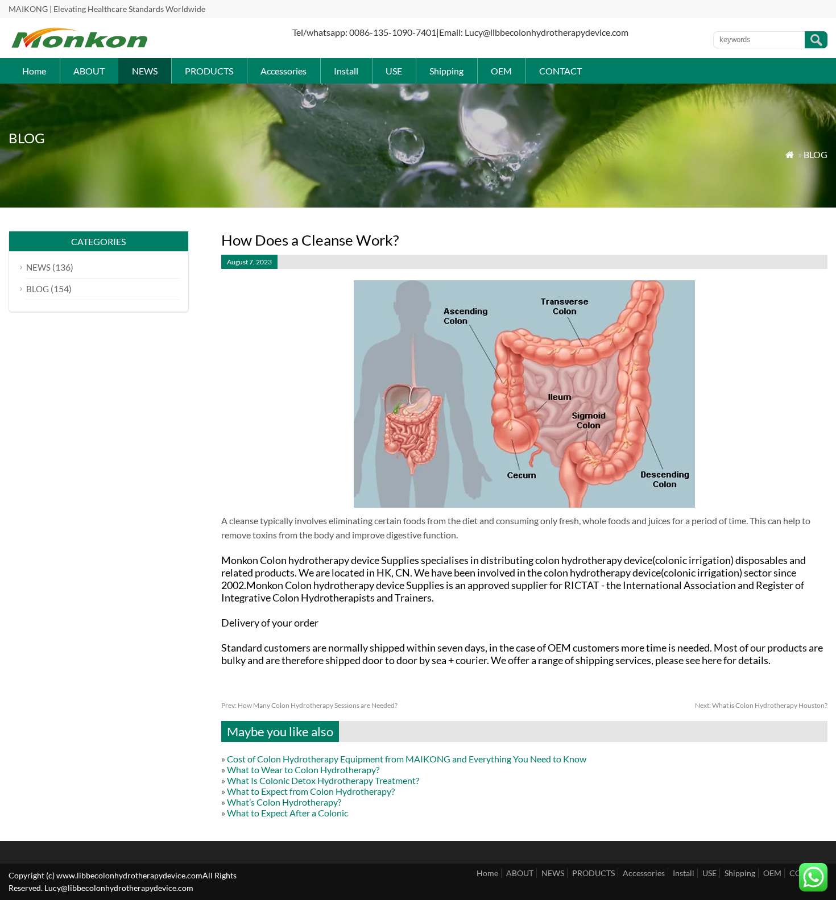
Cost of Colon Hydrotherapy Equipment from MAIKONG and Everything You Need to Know (406, 758)
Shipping (446, 70)
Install (346, 70)
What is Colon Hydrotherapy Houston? (761, 705)
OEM (501, 70)
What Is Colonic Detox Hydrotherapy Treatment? (323, 780)
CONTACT (560, 70)
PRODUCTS (209, 70)
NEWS (145, 70)
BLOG (815, 154)
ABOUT (89, 70)
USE (394, 70)
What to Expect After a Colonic (287, 812)
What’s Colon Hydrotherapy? (284, 802)
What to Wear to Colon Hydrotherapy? (303, 769)
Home (34, 70)
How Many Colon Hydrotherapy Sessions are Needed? (309, 705)
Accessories (283, 70)
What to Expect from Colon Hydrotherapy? (311, 791)
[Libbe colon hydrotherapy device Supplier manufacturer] (80, 45)
